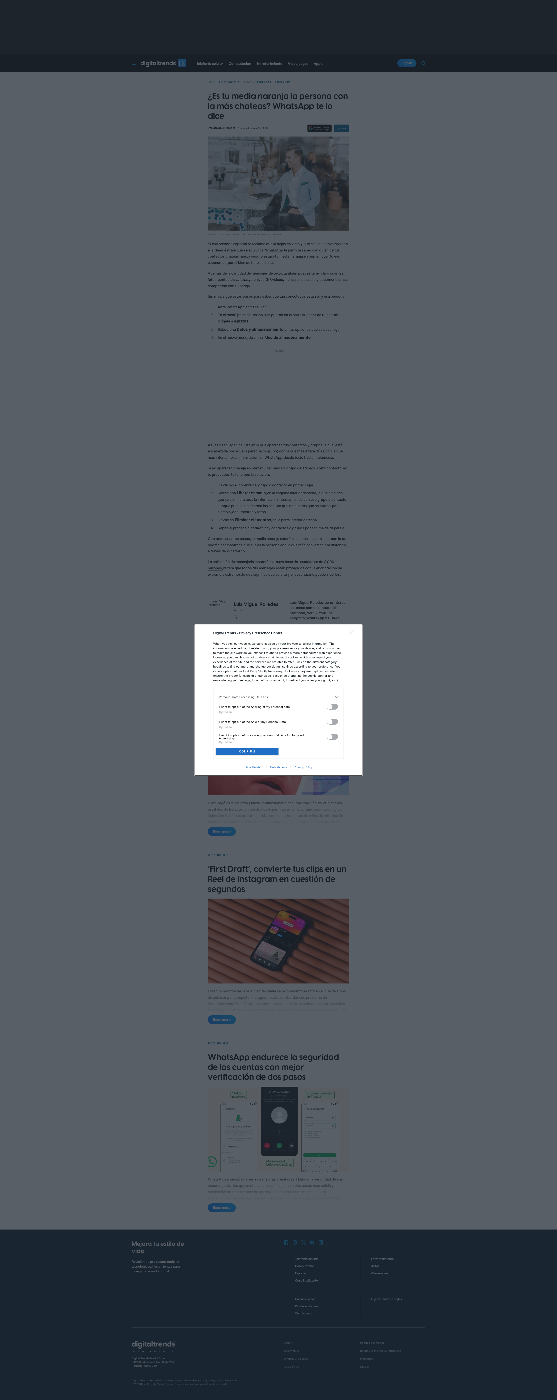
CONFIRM (247, 751)
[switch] (332, 707)
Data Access (278, 767)
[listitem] (278, 697)
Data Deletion (254, 767)
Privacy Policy (303, 767)
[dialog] (278, 700)
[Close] (354, 633)
